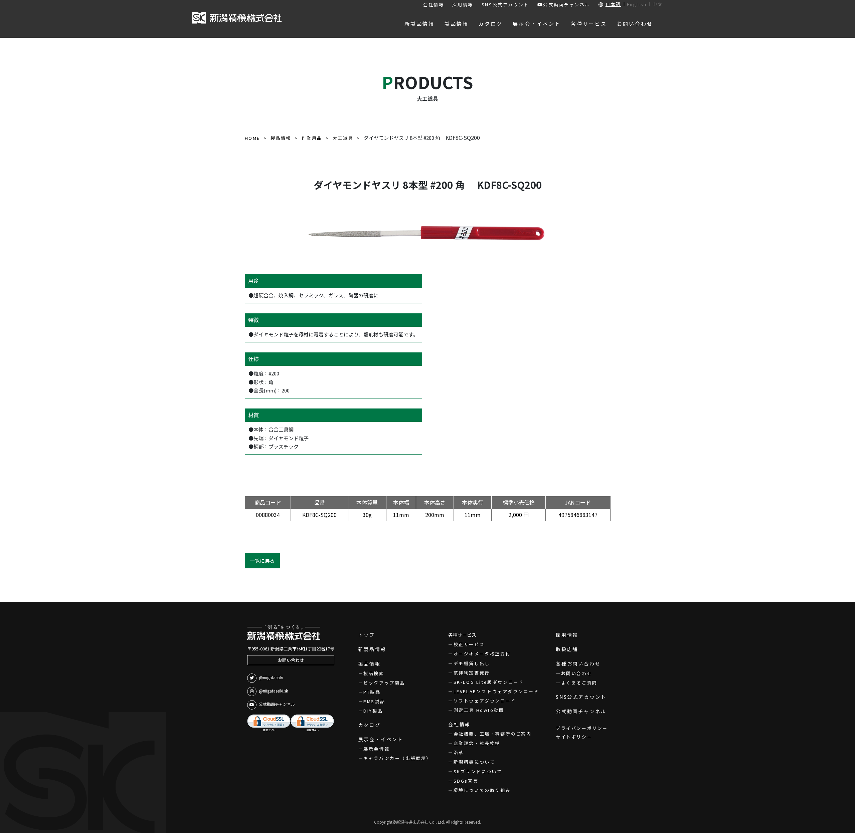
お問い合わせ (291, 660)
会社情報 (433, 4)
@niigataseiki (271, 677)
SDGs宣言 (466, 781)
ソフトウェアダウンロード (485, 701)
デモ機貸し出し (472, 663)
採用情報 (462, 4)
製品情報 (369, 663)
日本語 (613, 4)
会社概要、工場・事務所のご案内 (493, 734)
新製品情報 (372, 649)
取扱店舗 (567, 649)
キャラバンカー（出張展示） (397, 758)
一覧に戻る (262, 560)
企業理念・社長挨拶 (477, 743)
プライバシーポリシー (582, 728)
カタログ (369, 725)
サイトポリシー (574, 737)
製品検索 (373, 673)
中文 (658, 4)
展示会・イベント (380, 739)
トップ (366, 634)
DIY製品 (373, 711)
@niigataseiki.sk (273, 690)
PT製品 (371, 692)
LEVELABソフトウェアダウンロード (496, 691)
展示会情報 (376, 749)
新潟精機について (474, 762)
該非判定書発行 (472, 672)
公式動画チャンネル (566, 4)
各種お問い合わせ (578, 663)
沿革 (459, 752)
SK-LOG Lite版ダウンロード (489, 682)
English (637, 4)
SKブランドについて (478, 771)
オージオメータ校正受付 (482, 653)
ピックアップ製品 (384, 682)
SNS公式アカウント (505, 4)
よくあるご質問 (579, 682)
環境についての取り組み (482, 790)
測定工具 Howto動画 (479, 710)
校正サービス (469, 644)
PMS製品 (374, 701)
